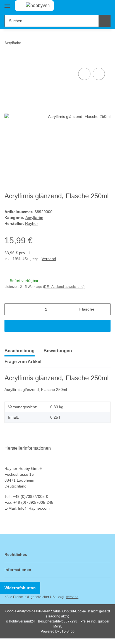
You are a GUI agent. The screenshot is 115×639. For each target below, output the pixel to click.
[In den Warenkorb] (8, 60)
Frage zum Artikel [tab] (22, 361)
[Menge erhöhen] (104, 309)
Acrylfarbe (34, 217)
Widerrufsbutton (20, 588)
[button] (88, 6)
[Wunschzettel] (97, 6)
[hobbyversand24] (32, 5)
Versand (49, 258)
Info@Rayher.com (34, 508)
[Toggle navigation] (7, 3)
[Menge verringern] (11, 309)
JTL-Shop (67, 631)
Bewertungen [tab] (58, 350)
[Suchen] (105, 21)
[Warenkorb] (106, 6)
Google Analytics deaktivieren (27, 611)
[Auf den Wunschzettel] (99, 74)
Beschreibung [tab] (19, 350)
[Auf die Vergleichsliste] (84, 74)
